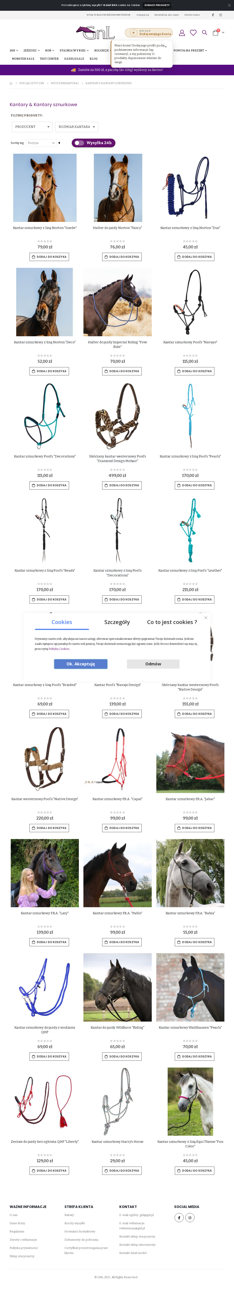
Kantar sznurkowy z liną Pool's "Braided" (45, 685)
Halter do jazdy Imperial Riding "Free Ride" (117, 344)
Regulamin (17, 1231)
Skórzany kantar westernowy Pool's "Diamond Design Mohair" (117, 458)
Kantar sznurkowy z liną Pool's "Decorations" (117, 572)
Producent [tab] (25, 127)
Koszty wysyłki (74, 1223)
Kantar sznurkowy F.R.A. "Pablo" (117, 913)
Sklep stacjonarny (22, 1256)
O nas (14, 1215)
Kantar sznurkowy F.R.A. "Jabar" (190, 799)
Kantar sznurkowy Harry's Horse (118, 1142)
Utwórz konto (192, 14)
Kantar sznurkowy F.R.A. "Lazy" (45, 913)
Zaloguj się (142, 14)
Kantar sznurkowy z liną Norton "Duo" (190, 228)
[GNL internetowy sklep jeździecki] (95, 33)
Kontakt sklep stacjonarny (137, 1236)
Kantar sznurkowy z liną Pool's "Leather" (190, 570)
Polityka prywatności (24, 1248)
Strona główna (11, 83)
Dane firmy (17, 1223)
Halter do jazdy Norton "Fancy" (117, 228)
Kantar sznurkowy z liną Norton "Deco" (44, 342)
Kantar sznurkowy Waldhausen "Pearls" (190, 1027)
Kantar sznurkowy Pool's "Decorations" (44, 456)
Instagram (189, 1217)
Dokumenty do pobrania (81, 1239)
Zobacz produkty (157, 5)
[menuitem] (94, 59)
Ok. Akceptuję (80, 664)
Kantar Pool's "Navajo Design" (117, 685)
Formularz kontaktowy (79, 1231)
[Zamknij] (206, 617)
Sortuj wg (17, 143)
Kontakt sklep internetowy (137, 1244)
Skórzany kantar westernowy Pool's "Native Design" (190, 687)
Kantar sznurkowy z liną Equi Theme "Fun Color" (190, 1144)
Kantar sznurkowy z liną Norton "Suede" (45, 228)
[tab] (62, 620)
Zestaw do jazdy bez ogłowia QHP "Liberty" (45, 1142)
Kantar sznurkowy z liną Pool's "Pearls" (190, 456)
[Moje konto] (182, 33)
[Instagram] (220, 14)
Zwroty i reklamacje (23, 1239)
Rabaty (69, 1215)
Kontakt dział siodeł (132, 1253)
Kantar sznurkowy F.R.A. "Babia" (190, 913)
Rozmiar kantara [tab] (74, 127)
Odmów (153, 664)
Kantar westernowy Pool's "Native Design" (44, 799)
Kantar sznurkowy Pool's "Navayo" (190, 342)
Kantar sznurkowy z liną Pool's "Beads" (45, 570)
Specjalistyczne (31, 83)
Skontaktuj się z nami (166, 14)
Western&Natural (65, 83)
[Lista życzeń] (193, 33)
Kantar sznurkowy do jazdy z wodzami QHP (44, 1029)
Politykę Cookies (59, 649)
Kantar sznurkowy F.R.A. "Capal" (117, 799)
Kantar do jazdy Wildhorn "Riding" (117, 1027)
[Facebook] (213, 14)
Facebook (179, 1217)
